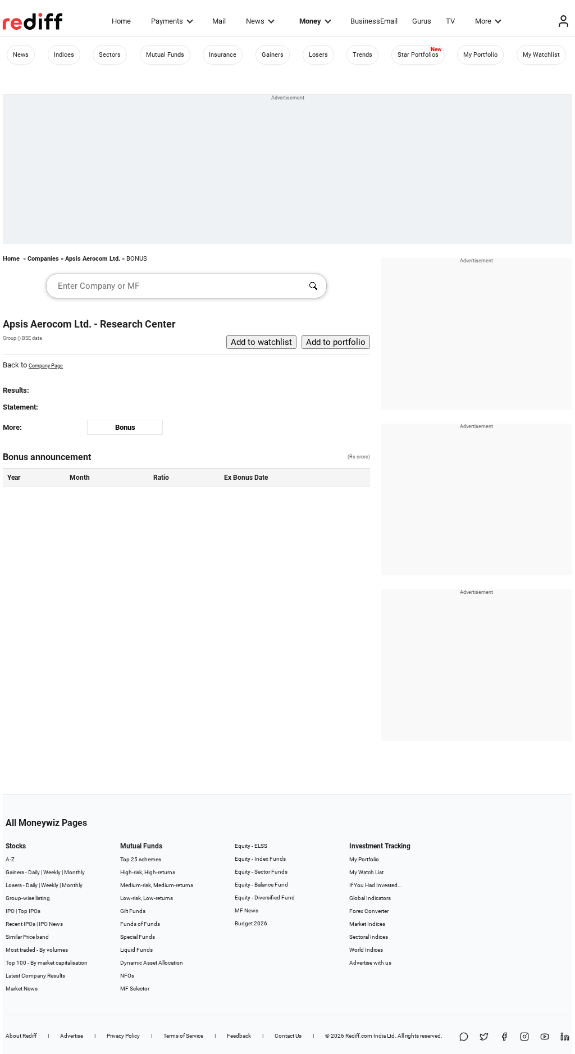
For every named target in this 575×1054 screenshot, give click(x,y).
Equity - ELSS (251, 845)
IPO (10, 911)
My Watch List (366, 872)
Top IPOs (29, 911)
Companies (43, 258)
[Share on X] (484, 1037)
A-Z (10, 859)
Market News (22, 988)
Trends (362, 54)
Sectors (110, 54)
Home (121, 21)
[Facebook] (504, 1037)
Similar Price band (27, 937)
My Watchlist (541, 54)
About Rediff (21, 1035)
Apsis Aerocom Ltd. (92, 258)
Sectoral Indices (368, 937)
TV (450, 21)
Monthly (74, 872)
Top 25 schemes (140, 859)
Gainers (273, 54)
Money (310, 21)
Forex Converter (369, 911)
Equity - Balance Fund (261, 884)
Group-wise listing (28, 898)
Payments (167, 21)
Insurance (222, 54)
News (255, 21)
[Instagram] (524, 1037)
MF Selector (134, 988)
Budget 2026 (251, 923)
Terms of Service (183, 1035)
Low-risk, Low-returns (146, 898)
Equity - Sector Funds (261, 871)
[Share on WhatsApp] (463, 1037)
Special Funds (137, 937)
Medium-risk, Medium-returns (156, 885)
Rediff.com (358, 1035)
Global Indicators (370, 898)
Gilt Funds (132, 911)
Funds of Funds (140, 924)
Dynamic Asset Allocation (151, 962)
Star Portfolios (418, 54)
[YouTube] (544, 1037)
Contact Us (288, 1035)
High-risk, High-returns (147, 872)
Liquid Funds (136, 949)
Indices (64, 54)
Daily (34, 872)
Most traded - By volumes (37, 949)
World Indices (366, 949)
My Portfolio (480, 54)
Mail (219, 21)
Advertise (71, 1035)
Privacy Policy (123, 1035)
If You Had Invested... (376, 885)
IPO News (51, 924)
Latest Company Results (35, 975)
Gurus (421, 21)
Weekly (52, 872)
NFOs (127, 975)
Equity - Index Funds (260, 858)
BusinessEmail (374, 21)
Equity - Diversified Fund (265, 897)
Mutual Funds (165, 54)
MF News (246, 910)
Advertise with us (370, 962)
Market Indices (367, 924)
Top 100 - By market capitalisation (47, 962)
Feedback (239, 1035)
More (483, 21)
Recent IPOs (20, 924)
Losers (318, 54)
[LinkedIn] (564, 1037)
